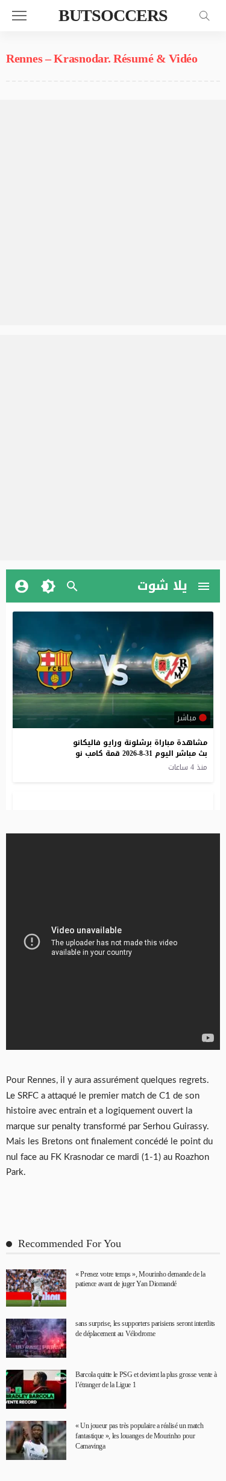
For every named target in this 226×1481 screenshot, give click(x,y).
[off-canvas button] (19, 15)
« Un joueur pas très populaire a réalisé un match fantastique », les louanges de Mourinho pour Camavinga (139, 1435)
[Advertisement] (113, 212)
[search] (204, 15)
